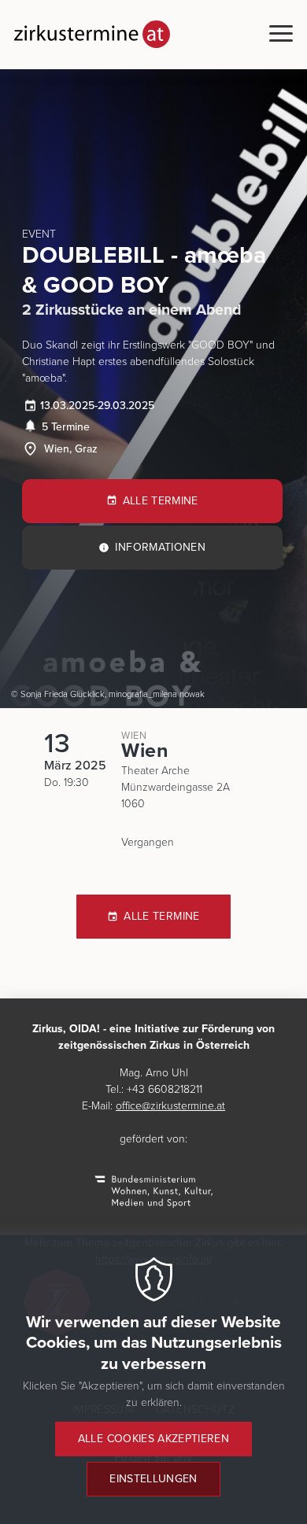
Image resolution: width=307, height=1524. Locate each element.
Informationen (160, 547)
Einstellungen (153, 1478)
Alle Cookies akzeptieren (153, 1438)
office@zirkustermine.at (170, 1106)
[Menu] (281, 34)
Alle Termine (160, 500)
